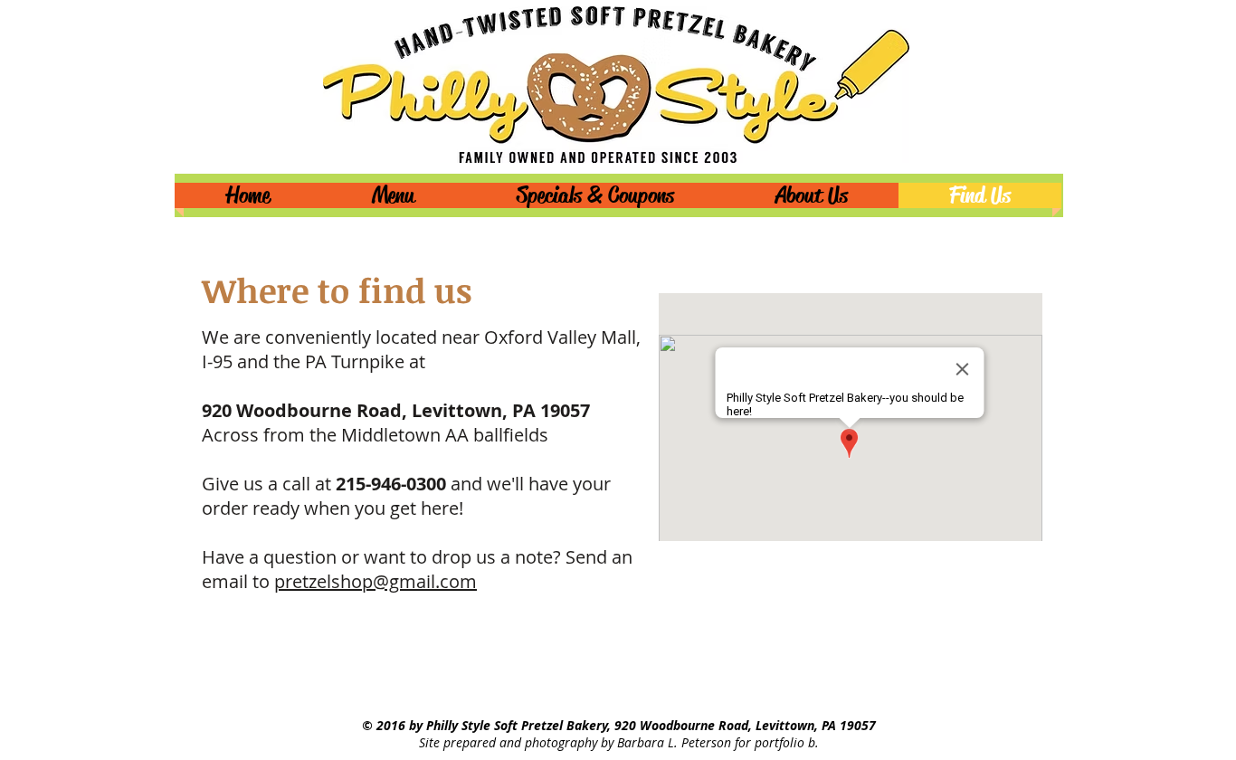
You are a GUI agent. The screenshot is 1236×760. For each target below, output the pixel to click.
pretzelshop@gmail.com (375, 581)
